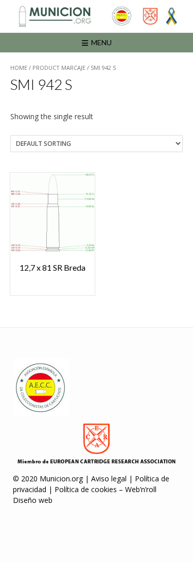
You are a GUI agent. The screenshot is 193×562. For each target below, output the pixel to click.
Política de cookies (86, 489)
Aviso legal (109, 478)
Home (18, 67)
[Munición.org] (96, 16)
